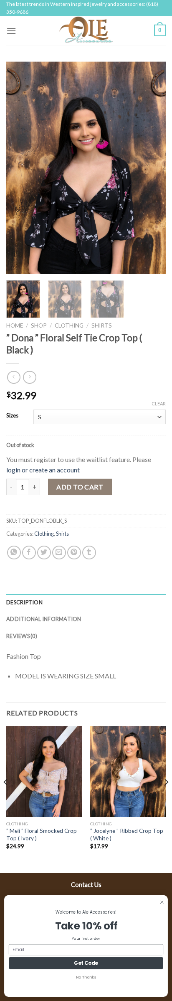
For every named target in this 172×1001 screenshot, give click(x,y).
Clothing (69, 325)
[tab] (86, 602)
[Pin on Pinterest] (74, 552)
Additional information (43, 619)
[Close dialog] (162, 902)
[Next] (151, 168)
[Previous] (20, 168)
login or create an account (43, 470)
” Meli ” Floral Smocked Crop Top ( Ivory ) (41, 834)
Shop (39, 325)
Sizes (12, 416)
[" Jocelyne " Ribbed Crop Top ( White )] (128, 771)
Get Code (86, 963)
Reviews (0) (21, 636)
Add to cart (79, 487)
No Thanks (86, 977)
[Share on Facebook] (29, 552)
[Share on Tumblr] (89, 552)
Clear (159, 403)
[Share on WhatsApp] (14, 552)
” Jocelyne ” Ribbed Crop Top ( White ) (126, 834)
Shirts (101, 325)
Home (14, 325)
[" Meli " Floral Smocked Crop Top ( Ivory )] (44, 771)
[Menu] (11, 30)
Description (24, 602)
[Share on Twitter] (44, 552)
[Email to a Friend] (59, 552)
